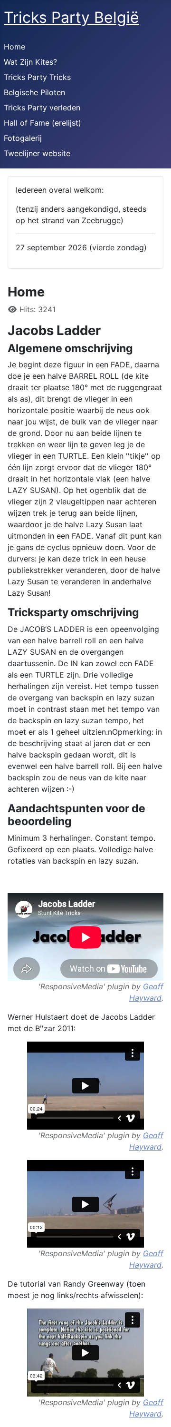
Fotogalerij (23, 138)
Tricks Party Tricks (37, 77)
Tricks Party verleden (42, 107)
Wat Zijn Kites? (30, 62)
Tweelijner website (37, 153)
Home (14, 46)
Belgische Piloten (34, 92)
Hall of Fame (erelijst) (42, 123)
